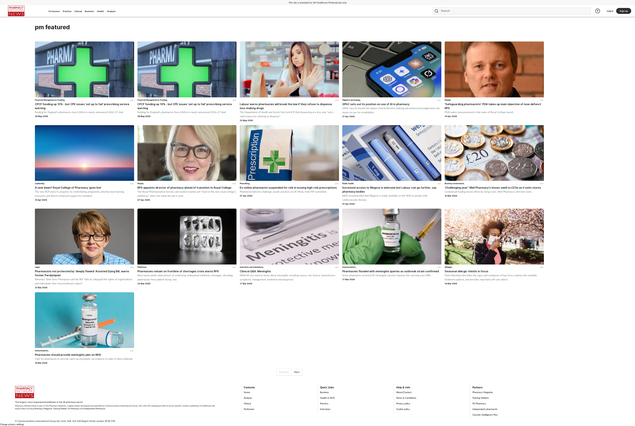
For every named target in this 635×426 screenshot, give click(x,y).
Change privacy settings (12, 424)
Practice (324, 403)
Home (247, 392)
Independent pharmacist (484, 409)
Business (324, 392)
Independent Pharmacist (94, 408)
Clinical (247, 403)
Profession (249, 409)
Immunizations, (349, 267)
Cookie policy (403, 409)
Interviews (325, 409)
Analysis (248, 397)
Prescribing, (245, 183)
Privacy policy (403, 403)
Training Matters (60, 408)
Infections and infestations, (252, 267)
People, (448, 100)
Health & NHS (327, 397)
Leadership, (40, 183)
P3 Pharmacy (74, 408)
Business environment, (454, 183)
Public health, (348, 183)
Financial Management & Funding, (50, 100)
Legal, (37, 267)
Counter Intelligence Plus (485, 414)
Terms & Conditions (406, 397)
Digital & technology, (351, 100)
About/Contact (404, 392)
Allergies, (448, 267)
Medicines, (142, 267)
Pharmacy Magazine (43, 408)
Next (297, 372)
